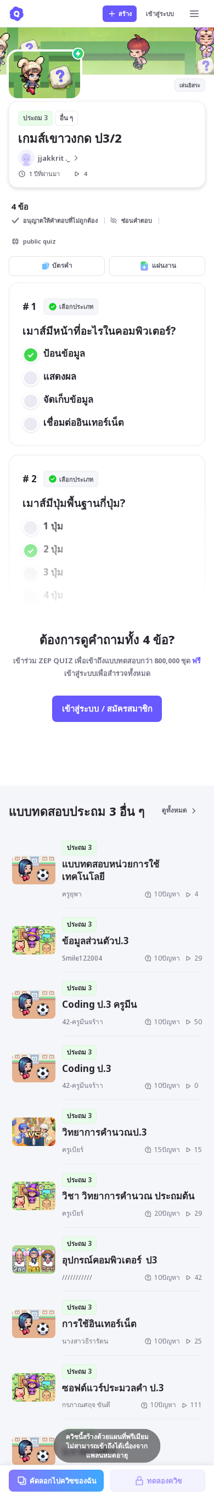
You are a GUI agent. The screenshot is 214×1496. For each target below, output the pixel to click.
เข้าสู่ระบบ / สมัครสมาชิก (107, 708)
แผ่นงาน (164, 265)
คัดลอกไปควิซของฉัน (63, 1481)
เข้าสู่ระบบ (160, 13)
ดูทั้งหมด (174, 810)
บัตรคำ (62, 265)
